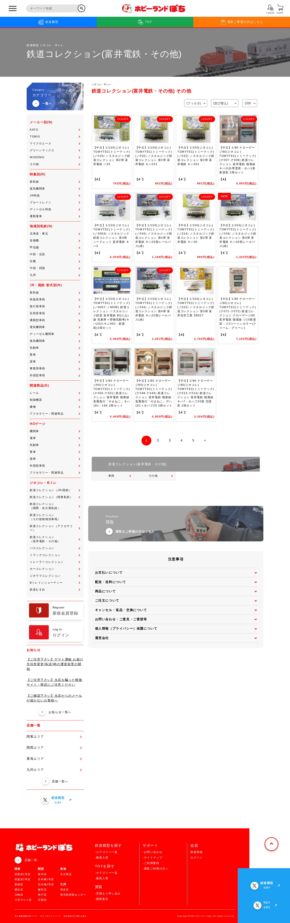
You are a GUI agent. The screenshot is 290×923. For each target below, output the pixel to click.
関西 (41, 868)
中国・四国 (37, 268)
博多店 (64, 889)
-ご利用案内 (151, 863)
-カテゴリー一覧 (106, 852)
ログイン (196, 857)
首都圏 (34, 240)
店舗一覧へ (60, 781)
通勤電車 (36, 216)
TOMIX (35, 136)
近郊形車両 (37, 313)
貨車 (33, 361)
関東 (18, 868)
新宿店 (19, 884)
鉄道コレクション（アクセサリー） (51, 528)
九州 (33, 275)
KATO (34, 129)
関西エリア (35, 747)
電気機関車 (37, 327)
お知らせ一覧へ (60, 712)
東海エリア (35, 758)
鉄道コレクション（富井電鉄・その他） (45, 539)
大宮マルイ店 (23, 899)
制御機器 (36, 399)
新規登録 (196, 852)
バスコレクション (42, 548)
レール (34, 392)
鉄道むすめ (37, 589)
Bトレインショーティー (46, 582)
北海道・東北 (39, 233)
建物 (33, 406)
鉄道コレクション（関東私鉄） (51, 497)
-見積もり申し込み (108, 893)
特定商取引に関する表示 (75, 916)
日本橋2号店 (46, 884)
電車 (33, 438)
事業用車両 (37, 368)
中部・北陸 (37, 254)
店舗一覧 (30, 860)
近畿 (33, 261)
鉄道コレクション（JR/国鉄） (51, 490)
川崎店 (19, 894)
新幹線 (34, 181)
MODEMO (37, 157)
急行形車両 (37, 306)
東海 (63, 868)
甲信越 (34, 247)
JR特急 (35, 195)
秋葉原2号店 (23, 879)
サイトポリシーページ (50, 916)
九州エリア (35, 769)
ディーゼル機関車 (42, 333)
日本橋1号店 (46, 879)
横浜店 (19, 889)
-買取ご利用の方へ (155, 868)
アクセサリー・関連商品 (47, 413)
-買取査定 (102, 899)
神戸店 (42, 894)
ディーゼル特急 (40, 209)
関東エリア (35, 736)
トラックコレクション (45, 555)
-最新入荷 (102, 857)
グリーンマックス (42, 150)
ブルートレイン (40, 202)
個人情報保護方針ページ (26, 916)
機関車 (34, 431)
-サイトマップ (152, 857)
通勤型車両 (37, 320)
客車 (33, 354)
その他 (34, 164)
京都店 (42, 899)
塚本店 (42, 874)
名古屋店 (66, 874)
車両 (111, 475)
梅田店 (42, 889)
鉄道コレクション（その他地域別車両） (45, 517)
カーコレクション (42, 568)
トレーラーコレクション (47, 561)
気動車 (34, 347)
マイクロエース (40, 143)
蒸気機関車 (37, 188)
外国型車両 (37, 375)
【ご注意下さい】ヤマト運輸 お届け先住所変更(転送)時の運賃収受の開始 (55, 664)
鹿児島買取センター (73, 894)
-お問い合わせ (152, 852)
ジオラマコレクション (45, 575)
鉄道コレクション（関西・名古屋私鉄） (45, 506)
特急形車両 (37, 299)
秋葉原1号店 (23, 874)
